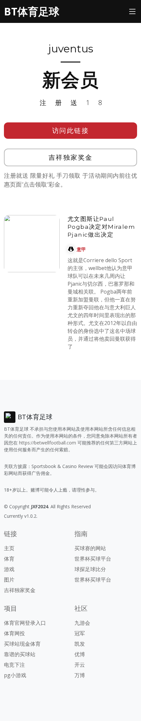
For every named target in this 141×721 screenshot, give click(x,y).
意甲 (81, 249)
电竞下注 (14, 664)
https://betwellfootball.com (47, 443)
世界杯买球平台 (92, 558)
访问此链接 (70, 130)
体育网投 (14, 633)
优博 (79, 654)
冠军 (79, 633)
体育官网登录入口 (25, 622)
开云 (79, 664)
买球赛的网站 (90, 548)
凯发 (79, 643)
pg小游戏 (15, 675)
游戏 (9, 569)
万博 (79, 675)
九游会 (82, 622)
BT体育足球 (31, 11)
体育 (9, 558)
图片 (9, 579)
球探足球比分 (90, 569)
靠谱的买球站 (19, 654)
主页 (9, 548)
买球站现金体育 (22, 643)
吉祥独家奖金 (71, 157)
